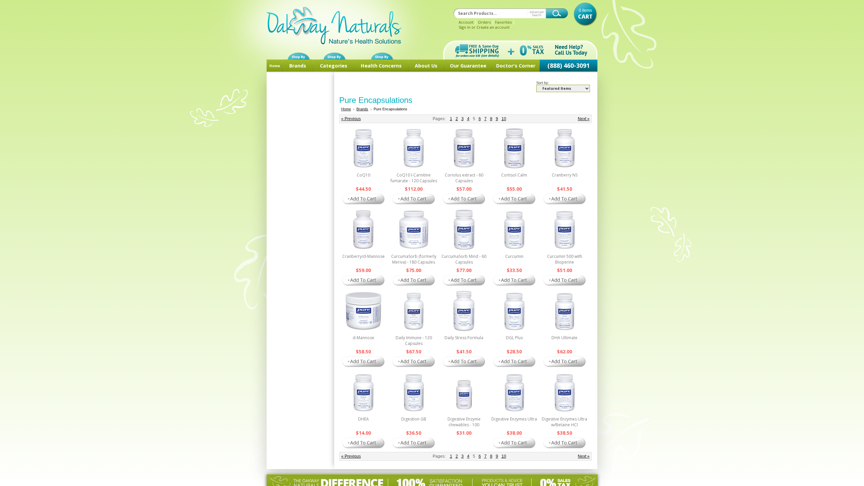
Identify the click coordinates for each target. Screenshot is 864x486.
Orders (484, 22)
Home (274, 65)
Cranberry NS (564, 175)
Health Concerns (381, 65)
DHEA (363, 419)
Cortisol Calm (514, 175)
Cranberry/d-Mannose (363, 256)
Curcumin (514, 256)
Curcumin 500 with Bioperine (564, 259)
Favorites (503, 22)
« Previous (351, 118)
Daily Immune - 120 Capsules (414, 340)
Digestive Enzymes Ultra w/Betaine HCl (564, 422)
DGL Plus (514, 338)
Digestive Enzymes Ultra (514, 419)
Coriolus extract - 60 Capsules (464, 178)
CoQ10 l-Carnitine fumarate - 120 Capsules (413, 178)
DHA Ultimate (564, 338)
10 (504, 118)
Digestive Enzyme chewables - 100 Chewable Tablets (464, 424)
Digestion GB (413, 419)
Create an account (493, 27)
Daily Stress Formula (463, 338)
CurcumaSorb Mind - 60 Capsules (463, 259)
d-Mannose (363, 338)
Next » (584, 118)
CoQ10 (363, 175)
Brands (297, 65)
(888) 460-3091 (568, 65)
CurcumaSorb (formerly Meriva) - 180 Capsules (413, 259)
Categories (333, 65)
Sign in (464, 27)
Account (466, 22)
